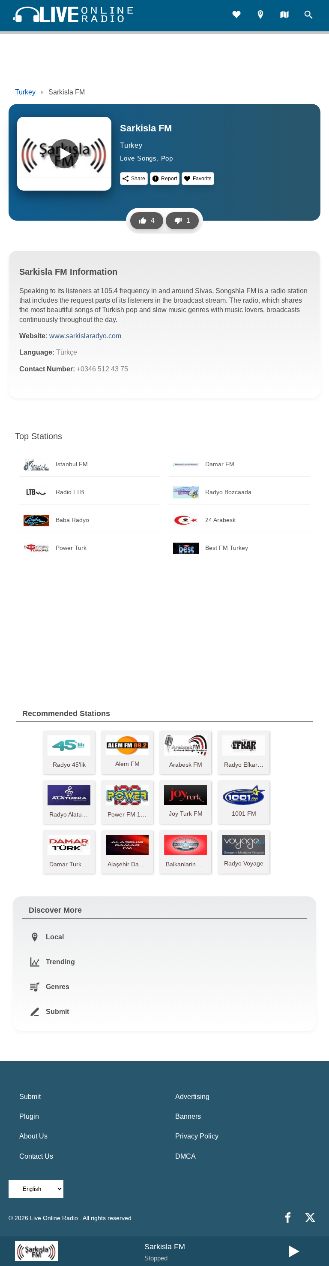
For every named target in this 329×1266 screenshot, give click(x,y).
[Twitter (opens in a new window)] (310, 1217)
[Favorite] (236, 15)
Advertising (192, 1096)
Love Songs (138, 158)
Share (138, 179)
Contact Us (36, 1156)
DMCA (185, 1156)
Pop (167, 158)
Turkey (25, 92)
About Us (33, 1136)
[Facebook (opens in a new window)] (288, 1217)
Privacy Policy (196, 1136)
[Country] (284, 15)
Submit (30, 1096)
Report (169, 179)
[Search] (308, 15)
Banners (188, 1116)
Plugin (29, 1116)
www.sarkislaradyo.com (85, 336)
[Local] (260, 15)
